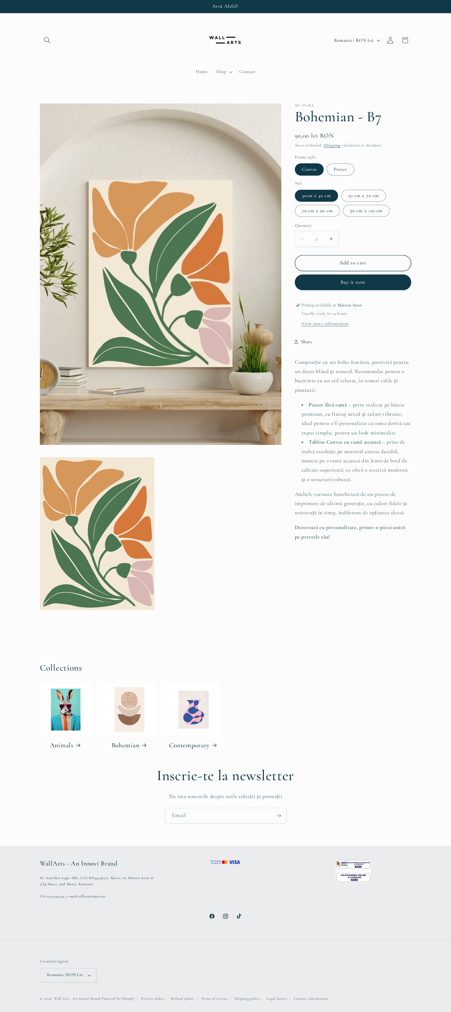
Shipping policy (247, 998)
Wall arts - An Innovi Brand (77, 999)
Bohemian (126, 745)
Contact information (311, 998)
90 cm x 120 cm (366, 210)
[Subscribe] (278, 816)
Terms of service (214, 998)
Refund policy (182, 998)
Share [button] (306, 341)
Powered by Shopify (118, 999)
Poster (340, 169)
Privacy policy (152, 998)
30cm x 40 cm (316, 195)
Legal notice (277, 998)
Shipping (332, 145)
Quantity (303, 225)
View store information (325, 323)
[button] (47, 40)
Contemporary (189, 745)
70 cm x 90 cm (317, 210)
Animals (61, 745)
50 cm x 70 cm (363, 195)
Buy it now (353, 282)
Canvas (309, 169)
